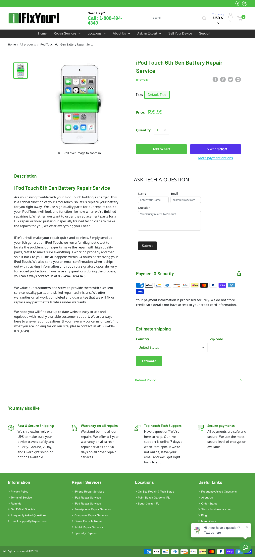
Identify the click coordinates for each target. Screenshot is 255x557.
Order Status (209, 503)
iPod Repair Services (88, 503)
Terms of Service (21, 497)
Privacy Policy (19, 491)
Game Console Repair (89, 521)
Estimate (149, 361)
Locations (94, 33)
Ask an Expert (147, 33)
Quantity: (144, 130)
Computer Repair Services (91, 515)
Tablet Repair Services (89, 527)
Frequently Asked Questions (28, 515)
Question (144, 208)
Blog (204, 515)
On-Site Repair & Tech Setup (156, 491)
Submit (147, 245)
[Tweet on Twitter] (230, 79)
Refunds (16, 503)
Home (42, 33)
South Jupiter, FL (148, 503)
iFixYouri (143, 80)
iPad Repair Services (88, 497)
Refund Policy (145, 380)
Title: (139, 94)
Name (142, 193)
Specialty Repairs (85, 533)
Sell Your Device (180, 33)
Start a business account (216, 509)
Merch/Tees (208, 521)
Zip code (216, 339)
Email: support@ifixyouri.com (29, 521)
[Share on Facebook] (215, 79)
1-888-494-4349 (105, 20)
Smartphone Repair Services (93, 509)
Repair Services (65, 33)
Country (142, 339)
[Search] (204, 18)
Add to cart (161, 149)
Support (204, 33)
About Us (119, 33)
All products (28, 44)
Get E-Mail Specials (23, 509)
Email (174, 193)
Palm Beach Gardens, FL (154, 497)
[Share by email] (238, 79)
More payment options (215, 158)
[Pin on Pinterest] (223, 79)
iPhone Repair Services (89, 491)
